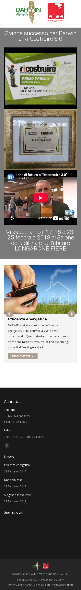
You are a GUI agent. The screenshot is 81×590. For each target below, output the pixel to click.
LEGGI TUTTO (20, 356)
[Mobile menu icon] (6, 11)
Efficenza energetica (27, 319)
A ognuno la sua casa (17, 495)
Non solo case (13, 480)
